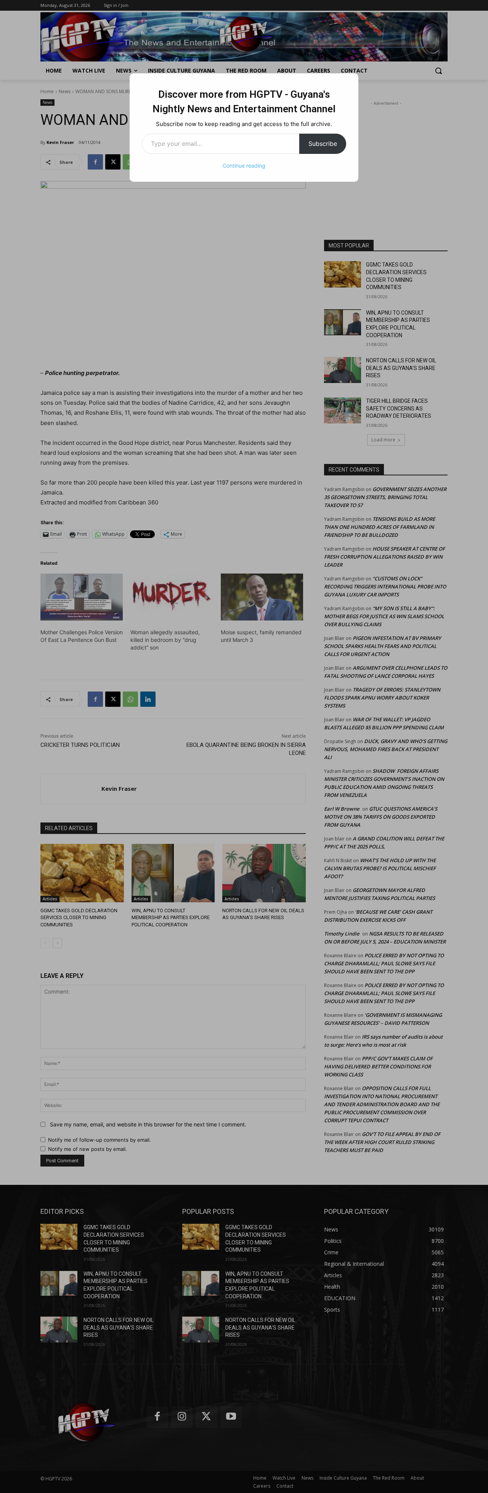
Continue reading (244, 165)
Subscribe (322, 143)
